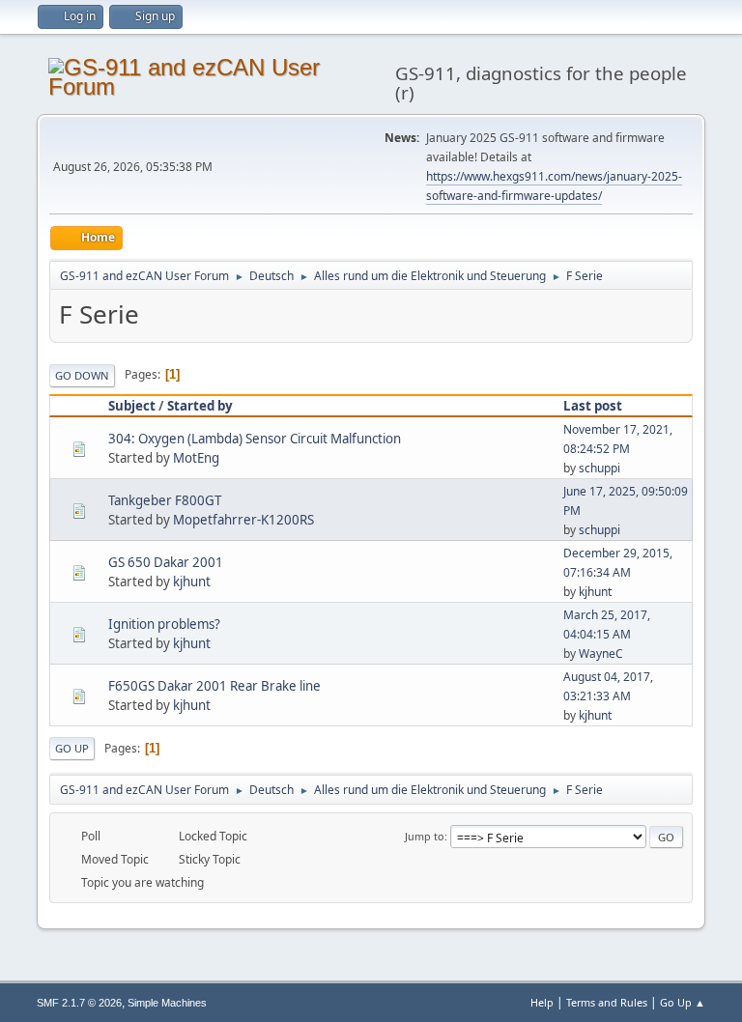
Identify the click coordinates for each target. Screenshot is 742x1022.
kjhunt (192, 581)
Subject (132, 405)
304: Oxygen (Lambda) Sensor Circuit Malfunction (254, 438)
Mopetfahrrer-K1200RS (243, 519)
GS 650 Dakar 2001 (165, 562)
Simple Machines (167, 1002)
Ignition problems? (164, 624)
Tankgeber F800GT (164, 500)
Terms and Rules (606, 1002)
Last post (592, 405)
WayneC (601, 653)
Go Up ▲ (682, 1002)
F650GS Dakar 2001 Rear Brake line (214, 686)
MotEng (196, 458)
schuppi (599, 468)
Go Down (82, 375)
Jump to (424, 836)
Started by (200, 405)
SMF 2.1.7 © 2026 (79, 1002)
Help (542, 1002)
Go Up (72, 748)
